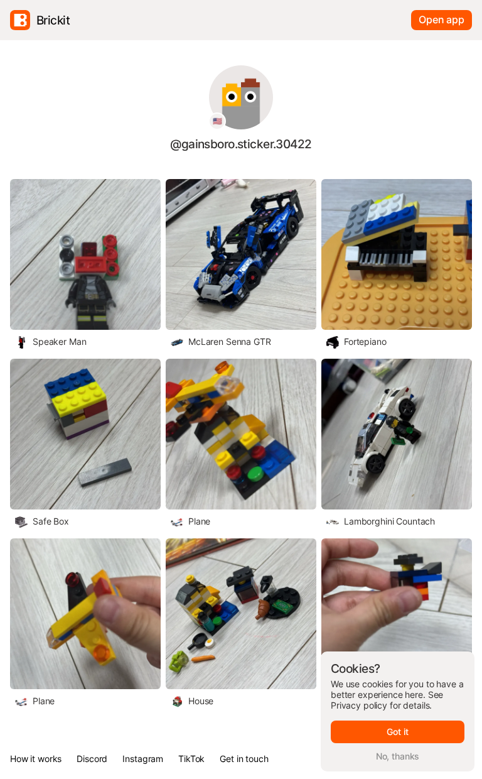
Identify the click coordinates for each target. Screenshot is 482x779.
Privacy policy (359, 705)
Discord (92, 758)
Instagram (142, 758)
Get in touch (244, 758)
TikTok (191, 758)
